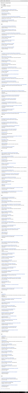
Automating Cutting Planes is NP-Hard (6, 214)
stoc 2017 (3, 373)
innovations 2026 (3, 14)
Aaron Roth (21, 341)
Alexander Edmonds (4, 126)
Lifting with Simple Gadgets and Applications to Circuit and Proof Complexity (11, 277)
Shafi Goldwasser (4, 174)
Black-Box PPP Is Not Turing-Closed (6, 63)
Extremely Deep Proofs (4, 132)
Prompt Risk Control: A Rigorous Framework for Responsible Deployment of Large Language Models (14, 84)
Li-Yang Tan (21, 167)
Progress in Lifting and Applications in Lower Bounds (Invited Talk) (10, 284)
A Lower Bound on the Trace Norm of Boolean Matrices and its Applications (11, 16)
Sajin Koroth (12, 153)
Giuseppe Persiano (12, 78)
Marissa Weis (15, 249)
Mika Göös (6, 167)
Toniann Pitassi (16, 10)
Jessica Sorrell (3, 92)
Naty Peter (13, 10)
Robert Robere (19, 57)
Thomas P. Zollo (3, 85)
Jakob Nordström (11, 57)
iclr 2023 (3, 114)
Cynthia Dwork (3, 341)
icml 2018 (3, 328)
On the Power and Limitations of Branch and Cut (8, 166)
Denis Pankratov (7, 348)
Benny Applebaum (4, 10)
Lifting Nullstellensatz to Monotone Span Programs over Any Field (10, 368)
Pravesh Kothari (7, 257)
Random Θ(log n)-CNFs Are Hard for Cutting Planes (8, 347)
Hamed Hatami (8, 17)
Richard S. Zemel (20, 85)
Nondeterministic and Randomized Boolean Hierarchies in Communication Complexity (12, 187)
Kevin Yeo (20, 78)
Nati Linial (3, 271)
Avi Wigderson (25, 167)
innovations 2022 (3, 134)
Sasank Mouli (8, 106)
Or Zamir (22, 78)
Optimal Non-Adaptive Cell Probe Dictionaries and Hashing (9, 77)
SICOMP (2, 154)
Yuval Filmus (8, 153)
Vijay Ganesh (16, 229)
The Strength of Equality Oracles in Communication (8, 146)
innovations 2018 (3, 272)
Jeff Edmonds (3, 299)
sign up (4, 388)
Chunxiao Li (3, 229)
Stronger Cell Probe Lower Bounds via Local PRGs (8, 43)
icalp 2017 (3, 359)
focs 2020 (3, 209)
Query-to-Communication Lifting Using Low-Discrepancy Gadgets (10, 152)
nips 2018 (3, 324)
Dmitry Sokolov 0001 (18, 222)
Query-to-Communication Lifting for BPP (7, 354)
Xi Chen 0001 (3, 30)
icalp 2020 (3, 237)
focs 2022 (3, 182)
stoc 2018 (3, 331)
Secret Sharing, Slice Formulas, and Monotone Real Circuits (9, 9)
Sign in (2, 388)
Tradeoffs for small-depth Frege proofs (6, 180)
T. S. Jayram (5, 306)
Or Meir (8, 57)
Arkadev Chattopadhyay (4, 153)
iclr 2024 (3, 86)
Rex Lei (17, 91)
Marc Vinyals (9, 229)
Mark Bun (3, 91)
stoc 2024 (3, 65)
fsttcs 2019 (3, 286)
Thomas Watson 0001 (11, 188)
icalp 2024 (3, 79)
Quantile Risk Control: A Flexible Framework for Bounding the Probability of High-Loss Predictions (14, 112)
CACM (2, 342)
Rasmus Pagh (8, 78)
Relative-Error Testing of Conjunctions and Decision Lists (9, 29)
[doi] (7, 11)
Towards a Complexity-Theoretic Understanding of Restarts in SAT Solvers (11, 228)
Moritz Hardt (10, 341)
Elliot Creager (3, 249)
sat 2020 (3, 230)
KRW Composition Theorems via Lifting (6, 56)
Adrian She (14, 99)
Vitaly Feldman (7, 341)
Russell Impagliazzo (11, 44)
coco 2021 (3, 175)
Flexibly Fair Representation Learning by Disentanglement (9, 248)
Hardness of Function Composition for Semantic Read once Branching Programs (12, 298)
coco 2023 (3, 100)
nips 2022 (3, 127)
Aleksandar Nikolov (16, 17)
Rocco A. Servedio (14, 30)
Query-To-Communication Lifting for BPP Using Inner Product (9, 245)
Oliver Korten (3, 44)
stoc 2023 (3, 93)
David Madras (6, 249)
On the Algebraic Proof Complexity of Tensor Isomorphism (9, 98)
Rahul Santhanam (16, 174)
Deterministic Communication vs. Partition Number (8, 312)
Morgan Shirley (24, 17)
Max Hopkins (9, 91)
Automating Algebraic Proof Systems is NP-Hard (7, 221)
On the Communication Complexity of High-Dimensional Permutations (10, 270)
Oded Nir (10, 10)
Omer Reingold (17, 341)
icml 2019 (3, 251)
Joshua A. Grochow (7, 99)
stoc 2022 (3, 141)
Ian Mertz (8, 215)
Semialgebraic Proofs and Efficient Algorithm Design (8, 256)
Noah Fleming (3, 64)
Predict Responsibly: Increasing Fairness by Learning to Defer (9, 319)
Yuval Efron (3, 37)
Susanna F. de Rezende (4, 57)
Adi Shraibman (10, 147)
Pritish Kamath (6, 264)
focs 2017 (3, 349)
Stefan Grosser (7, 64)
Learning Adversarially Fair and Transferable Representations (9, 326)
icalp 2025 (3, 31)
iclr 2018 (3, 321)
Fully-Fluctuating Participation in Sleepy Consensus (8, 36)
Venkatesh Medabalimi (7, 299)
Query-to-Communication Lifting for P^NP (7, 361)
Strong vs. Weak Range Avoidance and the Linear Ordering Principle (10, 70)
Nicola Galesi (3, 99)
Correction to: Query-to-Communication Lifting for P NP (8, 263)
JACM (2, 303)
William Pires (6, 30)
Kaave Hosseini (11, 17)
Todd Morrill (7, 85)
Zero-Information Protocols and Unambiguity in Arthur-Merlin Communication (11, 381)
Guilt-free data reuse (4, 340)
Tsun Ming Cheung (4, 17)
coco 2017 (3, 366)
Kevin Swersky (18, 249)
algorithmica (3, 18)
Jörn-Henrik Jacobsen (10, 249)
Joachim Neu (5, 37)
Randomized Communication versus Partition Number (8, 305)
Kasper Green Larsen (4, 78)
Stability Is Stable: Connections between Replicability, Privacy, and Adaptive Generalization (13, 90)
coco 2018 (3, 300)
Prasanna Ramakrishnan (8, 181)
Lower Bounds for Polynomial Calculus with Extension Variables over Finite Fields (12, 105)
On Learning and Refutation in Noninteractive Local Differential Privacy (10, 125)
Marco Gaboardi (6, 91)
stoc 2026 (3, 21)
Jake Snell (12, 85)
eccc (2, 45)
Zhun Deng (10, 85)
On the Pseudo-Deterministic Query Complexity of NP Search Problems (10, 173)
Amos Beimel (7, 10)
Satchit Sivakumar (24, 91)
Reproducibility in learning (5, 139)
